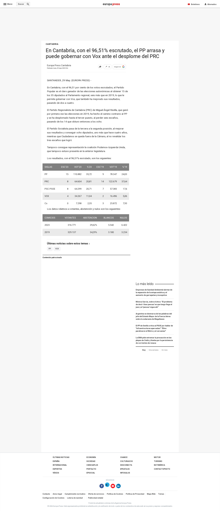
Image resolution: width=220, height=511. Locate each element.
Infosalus (125, 473)
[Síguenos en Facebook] (101, 486)
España (56, 461)
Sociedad (90, 461)
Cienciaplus (92, 465)
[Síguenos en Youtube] (112, 486)
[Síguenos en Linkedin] (118, 486)
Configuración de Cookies (53, 498)
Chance (123, 457)
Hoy (144, 350)
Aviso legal (57, 494)
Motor (157, 457)
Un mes (165, 350)
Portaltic (91, 469)
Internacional (60, 465)
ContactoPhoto (162, 469)
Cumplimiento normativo (75, 494)
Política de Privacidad (135, 494)
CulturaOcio (126, 461)
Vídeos (56, 473)
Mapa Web (151, 494)
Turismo (158, 461)
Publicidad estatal (95, 498)
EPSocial (90, 473)
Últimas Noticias (61, 457)
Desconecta (126, 465)
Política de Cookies (115, 494)
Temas (161, 494)
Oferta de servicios (96, 494)
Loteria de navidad (75, 498)
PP (50, 249)
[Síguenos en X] (107, 486)
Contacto (46, 494)
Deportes (57, 469)
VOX (57, 249)
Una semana (153, 350)
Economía (91, 457)
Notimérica (159, 465)
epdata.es (125, 469)
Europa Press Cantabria (59, 65)
